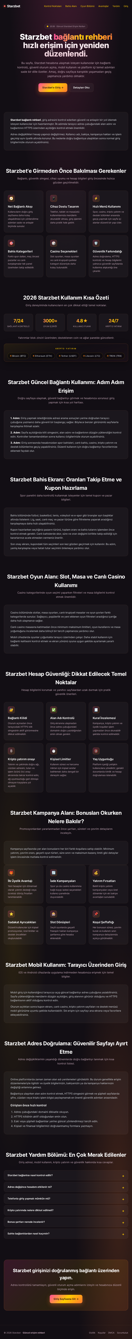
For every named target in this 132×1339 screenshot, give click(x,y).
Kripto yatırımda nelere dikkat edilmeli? (30, 1210)
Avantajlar (103, 6)
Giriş (126, 6)
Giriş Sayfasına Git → (66, 1298)
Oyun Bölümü (87, 6)
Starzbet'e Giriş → (52, 87)
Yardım (116, 6)
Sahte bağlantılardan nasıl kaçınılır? (28, 1233)
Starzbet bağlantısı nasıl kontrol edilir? (30, 1175)
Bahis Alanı (71, 6)
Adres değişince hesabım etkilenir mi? (30, 1186)
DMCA (111, 1332)
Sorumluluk (122, 1332)
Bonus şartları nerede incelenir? (26, 1221)
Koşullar (102, 1332)
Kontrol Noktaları (52, 6)
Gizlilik (92, 1332)
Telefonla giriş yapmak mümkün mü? (29, 1198)
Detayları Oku (81, 87)
